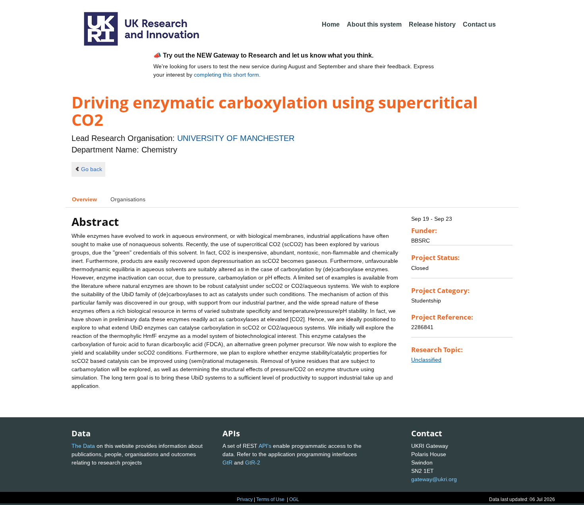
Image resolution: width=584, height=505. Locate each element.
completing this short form (226, 74)
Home (331, 24)
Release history (432, 24)
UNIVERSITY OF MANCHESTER (235, 138)
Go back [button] (91, 169)
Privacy (245, 499)
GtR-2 (252, 462)
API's (265, 446)
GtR (227, 462)
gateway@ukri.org (434, 479)
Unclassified (426, 360)
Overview (84, 199)
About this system (374, 24)
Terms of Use (270, 499)
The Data (83, 446)
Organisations (127, 199)
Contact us (479, 24)
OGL (294, 499)
